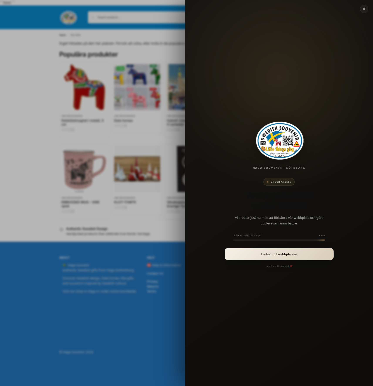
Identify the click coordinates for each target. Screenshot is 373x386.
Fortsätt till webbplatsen (279, 254)
